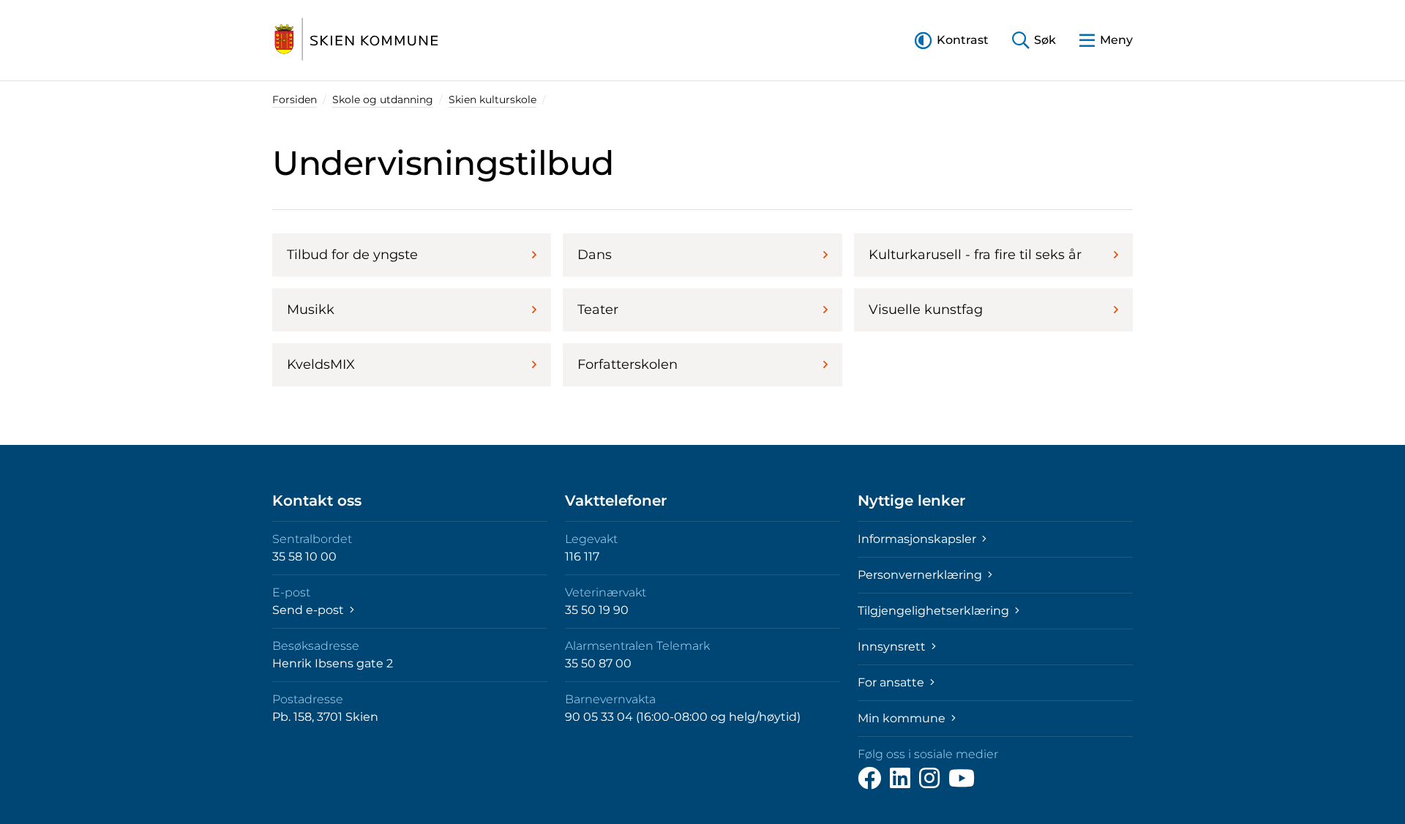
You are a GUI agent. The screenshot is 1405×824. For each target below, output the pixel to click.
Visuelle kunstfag (926, 309)
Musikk (310, 309)
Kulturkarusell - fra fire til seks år (975, 255)
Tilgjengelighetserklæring (935, 611)
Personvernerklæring (921, 575)
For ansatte (892, 682)
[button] (952, 40)
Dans (594, 255)
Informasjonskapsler (918, 539)
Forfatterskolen (627, 364)
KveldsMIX (321, 364)
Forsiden (294, 99)
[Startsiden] (356, 40)
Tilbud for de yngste (352, 255)
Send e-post (309, 610)
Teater (597, 309)
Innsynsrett (893, 646)
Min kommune (903, 718)
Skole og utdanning (382, 99)
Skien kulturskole (492, 99)
